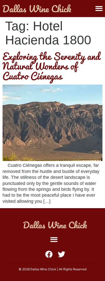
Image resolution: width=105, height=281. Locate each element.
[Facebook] (48, 254)
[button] (99, 9)
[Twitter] (61, 254)
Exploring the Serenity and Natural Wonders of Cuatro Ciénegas (51, 66)
